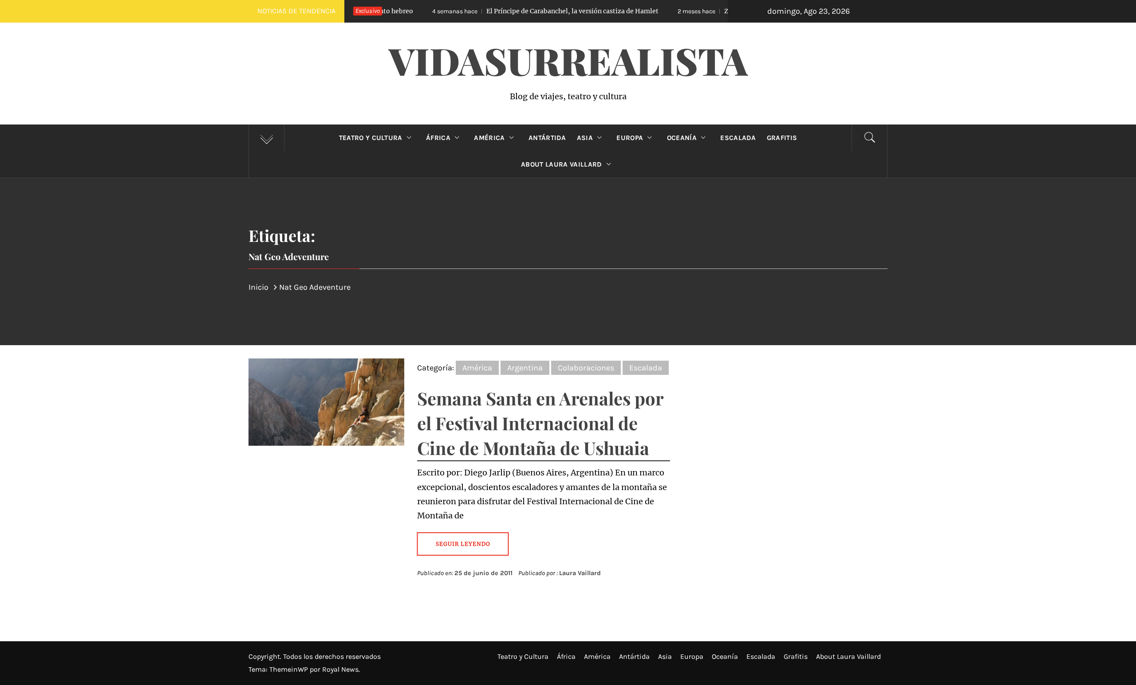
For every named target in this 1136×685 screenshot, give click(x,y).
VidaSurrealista (568, 60)
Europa (629, 138)
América (489, 138)
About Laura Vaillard (561, 164)
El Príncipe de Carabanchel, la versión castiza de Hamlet (510, 11)
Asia (585, 138)
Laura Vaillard (580, 573)
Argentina (525, 368)
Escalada (738, 138)
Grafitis (782, 138)
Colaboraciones (586, 368)
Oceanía (682, 138)
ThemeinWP (289, 669)
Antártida (547, 138)
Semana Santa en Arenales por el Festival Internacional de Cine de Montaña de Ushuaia (540, 422)
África (438, 138)
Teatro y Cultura (370, 138)
